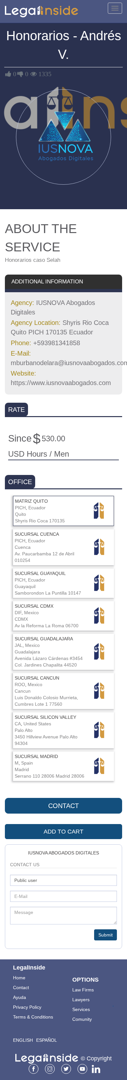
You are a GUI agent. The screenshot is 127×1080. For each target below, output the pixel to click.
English (23, 1040)
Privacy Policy (27, 1007)
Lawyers (81, 999)
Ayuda (19, 997)
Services (81, 1009)
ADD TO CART (63, 831)
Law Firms (83, 989)
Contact (63, 805)
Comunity (82, 1019)
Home (19, 977)
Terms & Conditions (33, 1017)
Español (46, 1040)
